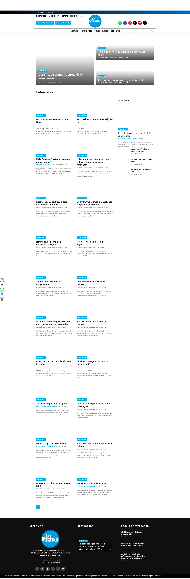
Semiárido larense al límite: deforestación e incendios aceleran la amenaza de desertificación (133, 556)
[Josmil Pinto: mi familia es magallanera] (54, 270)
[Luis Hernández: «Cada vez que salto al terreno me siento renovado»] (95, 148)
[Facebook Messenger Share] (2, 294)
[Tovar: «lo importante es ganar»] (54, 392)
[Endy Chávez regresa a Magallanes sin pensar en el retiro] (95, 190)
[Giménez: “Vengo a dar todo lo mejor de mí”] (95, 350)
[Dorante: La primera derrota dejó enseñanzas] (65, 60)
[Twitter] (135, 23)
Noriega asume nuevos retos (91, 483)
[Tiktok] (145, 23)
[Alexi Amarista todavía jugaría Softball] (125, 73)
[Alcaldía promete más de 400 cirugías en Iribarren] (155, 534)
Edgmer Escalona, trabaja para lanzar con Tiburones (51, 203)
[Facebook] (125, 23)
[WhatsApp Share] (2, 290)
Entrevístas (42, 70)
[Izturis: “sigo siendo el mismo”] (54, 432)
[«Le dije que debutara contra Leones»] (95, 310)
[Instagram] (130, 23)
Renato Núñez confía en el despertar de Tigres (49, 243)
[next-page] (47, 507)
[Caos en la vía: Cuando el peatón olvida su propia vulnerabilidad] (155, 545)
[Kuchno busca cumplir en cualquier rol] (95, 108)
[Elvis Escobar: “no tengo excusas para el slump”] (54, 148)
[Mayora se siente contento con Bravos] (54, 108)
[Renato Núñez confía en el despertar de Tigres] (54, 230)
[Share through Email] (2, 299)
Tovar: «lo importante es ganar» (52, 403)
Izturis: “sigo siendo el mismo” (51, 443)
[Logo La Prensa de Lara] (95, 21)
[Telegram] (48, 569)
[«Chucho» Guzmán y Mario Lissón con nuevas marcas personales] (54, 310)
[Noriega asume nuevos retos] (95, 472)
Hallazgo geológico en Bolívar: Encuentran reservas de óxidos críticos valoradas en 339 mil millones (95, 546)
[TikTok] (53, 569)
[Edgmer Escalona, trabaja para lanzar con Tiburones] (54, 190)
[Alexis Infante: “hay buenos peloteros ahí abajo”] (125, 48)
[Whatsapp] (120, 23)
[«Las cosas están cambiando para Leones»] (54, 350)
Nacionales (83, 541)
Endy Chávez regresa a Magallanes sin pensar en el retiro (94, 203)
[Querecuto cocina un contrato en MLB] (54, 472)
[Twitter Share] (2, 285)
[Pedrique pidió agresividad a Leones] (95, 270)
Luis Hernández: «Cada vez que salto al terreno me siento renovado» (93, 162)
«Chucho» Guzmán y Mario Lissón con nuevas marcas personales (53, 323)
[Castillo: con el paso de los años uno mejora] (95, 392)
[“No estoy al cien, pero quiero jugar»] (95, 230)
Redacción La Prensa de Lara (45, 125)
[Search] (152, 31)
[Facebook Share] (2, 280)
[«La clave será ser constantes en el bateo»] (95, 432)
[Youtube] (140, 23)
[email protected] (53, 560)
